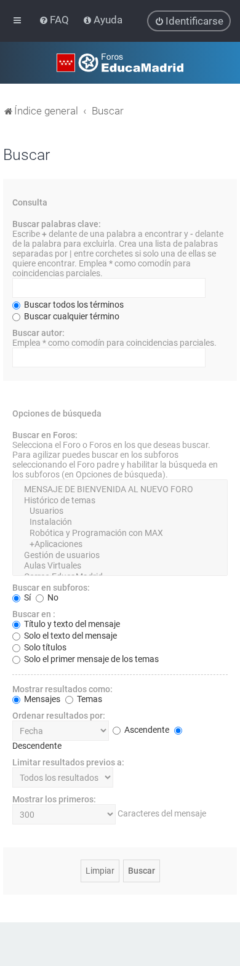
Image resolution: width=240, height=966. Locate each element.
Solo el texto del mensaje (69, 636)
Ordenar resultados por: (58, 716)
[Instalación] (120, 522)
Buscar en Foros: (45, 435)
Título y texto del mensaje (71, 624)
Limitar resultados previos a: (68, 762)
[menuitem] (55, 19)
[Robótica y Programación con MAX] (120, 533)
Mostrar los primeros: (54, 799)
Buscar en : (33, 614)
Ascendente (145, 730)
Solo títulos (44, 647)
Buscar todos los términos (73, 304)
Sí (26, 597)
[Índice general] (120, 63)
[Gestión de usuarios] (120, 555)
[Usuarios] (120, 511)
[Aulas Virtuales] (120, 566)
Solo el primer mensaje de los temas (90, 659)
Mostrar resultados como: (62, 689)
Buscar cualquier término (70, 316)
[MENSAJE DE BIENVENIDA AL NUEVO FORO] (120, 489)
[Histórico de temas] (120, 500)
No (52, 597)
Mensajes (41, 699)
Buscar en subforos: (51, 588)
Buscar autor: (38, 333)
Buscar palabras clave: (56, 224)
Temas (88, 699)
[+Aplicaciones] (120, 544)
